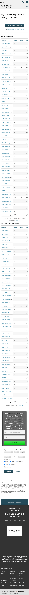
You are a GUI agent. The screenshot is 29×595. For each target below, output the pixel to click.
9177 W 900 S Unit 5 (7, 67)
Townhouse (20, 461)
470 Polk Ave (5, 261)
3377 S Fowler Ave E (8, 47)
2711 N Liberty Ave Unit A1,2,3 (10, 143)
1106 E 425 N (5, 208)
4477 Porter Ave (6, 340)
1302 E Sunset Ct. (7, 156)
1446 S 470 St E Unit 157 (9, 146)
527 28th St (5, 105)
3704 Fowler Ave (6, 241)
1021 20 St (5, 344)
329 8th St (4, 88)
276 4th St (4, 191)
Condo (12, 461)
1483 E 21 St (5, 367)
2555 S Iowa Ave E (7, 78)
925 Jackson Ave (6, 381)
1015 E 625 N (5, 354)
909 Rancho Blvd (6, 272)
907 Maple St (5, 64)
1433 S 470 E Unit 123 (8, 74)
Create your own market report (15, 30)
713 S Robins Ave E (7, 81)
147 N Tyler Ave (6, 251)
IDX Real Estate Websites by (9, 591)
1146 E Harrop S (6, 122)
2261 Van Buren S (7, 385)
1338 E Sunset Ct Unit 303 (9, 187)
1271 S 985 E (5, 231)
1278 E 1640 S (6, 85)
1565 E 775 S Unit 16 (8, 333)
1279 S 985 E (5, 234)
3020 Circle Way (6, 323)
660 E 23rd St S (6, 126)
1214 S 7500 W (6, 160)
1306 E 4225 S (6, 167)
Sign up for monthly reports (14, 25)
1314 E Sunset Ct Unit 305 (9, 177)
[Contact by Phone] (23, 2)
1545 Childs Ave (6, 391)
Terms (11, 593)
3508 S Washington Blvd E (9, 109)
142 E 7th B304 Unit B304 (9, 57)
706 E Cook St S (6, 194)
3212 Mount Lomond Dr (8, 282)
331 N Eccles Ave (7, 398)
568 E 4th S (5, 244)
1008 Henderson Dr (7, 43)
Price (5, 455)
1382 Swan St (6, 357)
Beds (16, 450)
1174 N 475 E (5, 292)
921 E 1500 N (5, 395)
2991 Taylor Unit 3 (7, 54)
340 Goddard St (6, 296)
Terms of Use (17, 482)
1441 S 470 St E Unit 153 (9, 330)
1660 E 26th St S (6, 350)
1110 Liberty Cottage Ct (8, 163)
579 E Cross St (6, 170)
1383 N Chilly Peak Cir (8, 112)
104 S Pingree (6, 374)
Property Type (7, 459)
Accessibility (5, 593)
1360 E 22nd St (6, 278)
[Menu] (27, 6)
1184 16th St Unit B (7, 139)
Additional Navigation (14, 502)
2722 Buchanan (6, 326)
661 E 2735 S (5, 95)
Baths (21, 450)
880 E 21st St (5, 115)
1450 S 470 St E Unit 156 (9, 119)
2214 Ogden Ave (6, 285)
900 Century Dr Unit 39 (8, 50)
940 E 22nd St (6, 132)
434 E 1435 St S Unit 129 (9, 337)
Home (6, 461)
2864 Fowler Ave (6, 388)
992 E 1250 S (5, 248)
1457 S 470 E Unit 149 (8, 258)
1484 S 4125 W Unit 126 (9, 299)
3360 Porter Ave (6, 204)
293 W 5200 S (6, 237)
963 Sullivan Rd (6, 201)
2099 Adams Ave (6, 309)
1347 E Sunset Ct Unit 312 (9, 180)
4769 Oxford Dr (6, 289)
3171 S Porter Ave (7, 316)
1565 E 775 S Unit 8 (7, 371)
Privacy (16, 593)
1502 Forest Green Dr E (8, 268)
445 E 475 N (5, 98)
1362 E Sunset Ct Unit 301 (9, 174)
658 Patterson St (6, 211)
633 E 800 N (5, 313)
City (5, 450)
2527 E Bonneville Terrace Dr (10, 136)
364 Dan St (5, 61)
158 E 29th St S (6, 153)
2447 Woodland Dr (7, 302)
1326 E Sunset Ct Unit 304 (9, 184)
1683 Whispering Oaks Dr (9, 265)
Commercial (8, 467)
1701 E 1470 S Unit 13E (8, 91)
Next (16, 220)
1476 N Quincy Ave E (8, 320)
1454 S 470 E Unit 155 (8, 150)
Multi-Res (12, 464)
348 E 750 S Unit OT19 (8, 255)
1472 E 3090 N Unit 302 (8, 197)
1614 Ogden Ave (6, 71)
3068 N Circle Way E (7, 129)
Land (6, 464)
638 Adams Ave (6, 378)
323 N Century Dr (7, 275)
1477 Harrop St (6, 361)
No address (5, 306)
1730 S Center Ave (7, 364)
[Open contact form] (27, 2)
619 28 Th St (5, 102)
